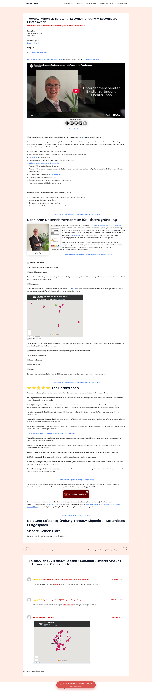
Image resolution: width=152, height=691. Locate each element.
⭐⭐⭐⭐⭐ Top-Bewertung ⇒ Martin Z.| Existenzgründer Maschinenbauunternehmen (61, 579)
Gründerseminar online (93, 504)
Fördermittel (33, 157)
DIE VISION (79, 3)
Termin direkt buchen (76, 129)
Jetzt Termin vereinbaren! (91, 59)
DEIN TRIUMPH (122, 3)
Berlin (42, 59)
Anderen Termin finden (69, 515)
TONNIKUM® (30, 3)
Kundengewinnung (55, 174)
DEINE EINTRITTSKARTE (106, 3)
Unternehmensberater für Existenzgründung (108, 225)
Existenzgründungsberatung (38, 52)
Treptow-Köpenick (33, 43)
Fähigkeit (57, 584)
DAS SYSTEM (68, 3)
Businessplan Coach (75, 235)
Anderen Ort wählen (84, 515)
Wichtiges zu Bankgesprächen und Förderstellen (44, 163)
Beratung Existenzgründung (53, 59)
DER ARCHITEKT (91, 3)
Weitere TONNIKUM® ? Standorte (43, 617)
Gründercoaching (54, 504)
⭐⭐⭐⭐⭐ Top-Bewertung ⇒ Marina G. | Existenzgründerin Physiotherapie (57, 600)
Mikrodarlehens (68, 605)
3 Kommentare (31, 26)
